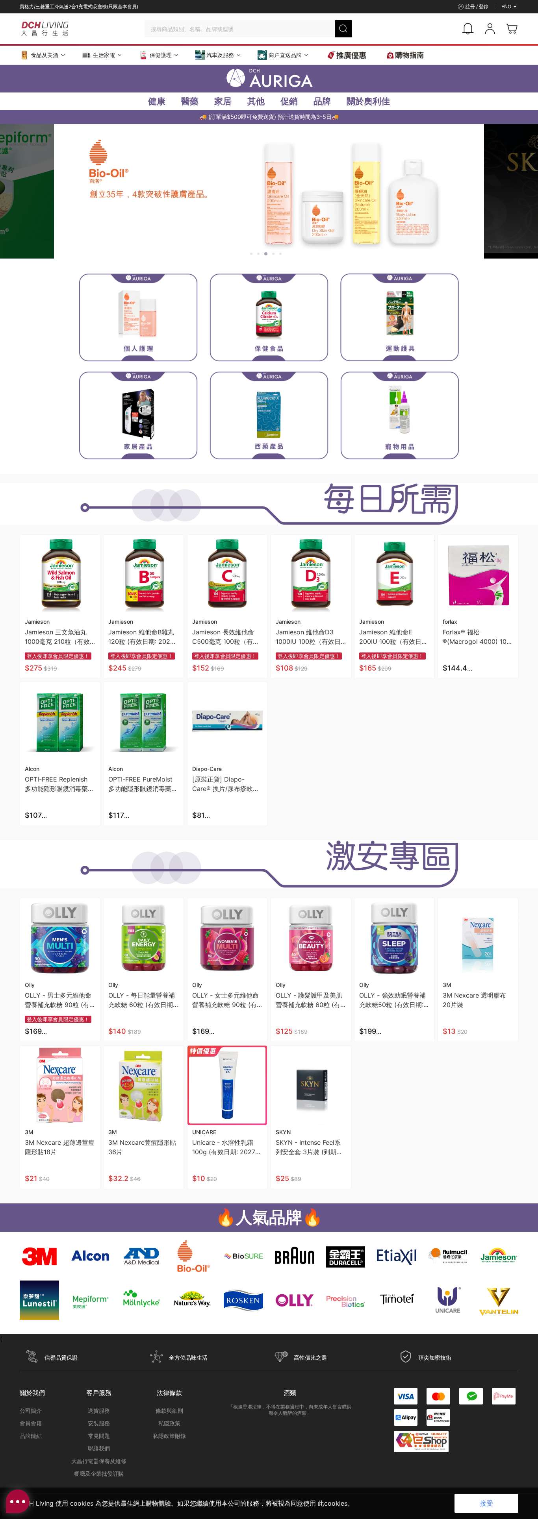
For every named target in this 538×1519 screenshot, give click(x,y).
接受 (486, 1503)
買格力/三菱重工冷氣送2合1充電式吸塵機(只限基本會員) (79, 6)
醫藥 (190, 101)
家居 (223, 101)
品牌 (322, 101)
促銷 (289, 101)
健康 (156, 101)
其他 (256, 101)
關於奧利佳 (368, 101)
